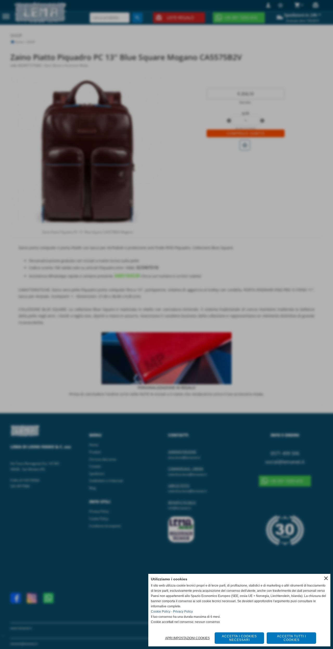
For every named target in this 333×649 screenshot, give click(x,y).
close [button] (326, 578)
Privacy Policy (183, 611)
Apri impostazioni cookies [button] (187, 638)
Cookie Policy (160, 611)
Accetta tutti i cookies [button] (291, 638)
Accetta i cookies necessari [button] (239, 638)
